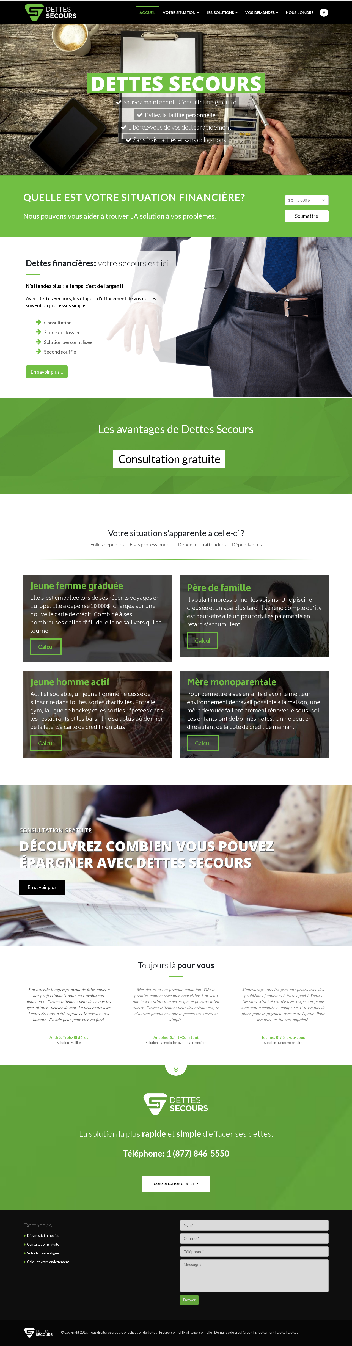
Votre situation (179, 13)
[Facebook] (324, 13)
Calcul (46, 646)
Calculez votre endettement (48, 1262)
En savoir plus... (47, 372)
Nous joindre (300, 13)
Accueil (147, 13)
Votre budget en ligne (43, 1253)
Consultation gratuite (43, 1244)
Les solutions (220, 13)
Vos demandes (260, 13)
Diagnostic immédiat (43, 1236)
